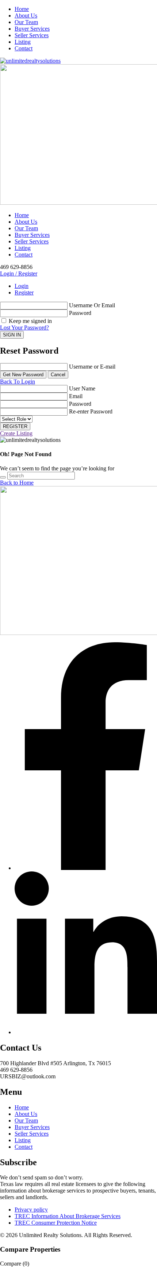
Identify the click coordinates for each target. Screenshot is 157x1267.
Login (21, 286)
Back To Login (17, 381)
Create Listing (16, 433)
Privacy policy (31, 1209)
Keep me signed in (29, 321)
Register (24, 292)
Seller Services (32, 35)
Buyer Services (32, 29)
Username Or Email (92, 305)
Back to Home (17, 483)
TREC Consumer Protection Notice (56, 1223)
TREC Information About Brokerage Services (67, 1216)
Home (22, 9)
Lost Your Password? (24, 327)
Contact (23, 48)
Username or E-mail (92, 366)
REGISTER (15, 426)
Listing (23, 42)
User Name (82, 388)
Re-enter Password (90, 411)
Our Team (26, 22)
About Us (26, 15)
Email (76, 396)
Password (80, 313)
